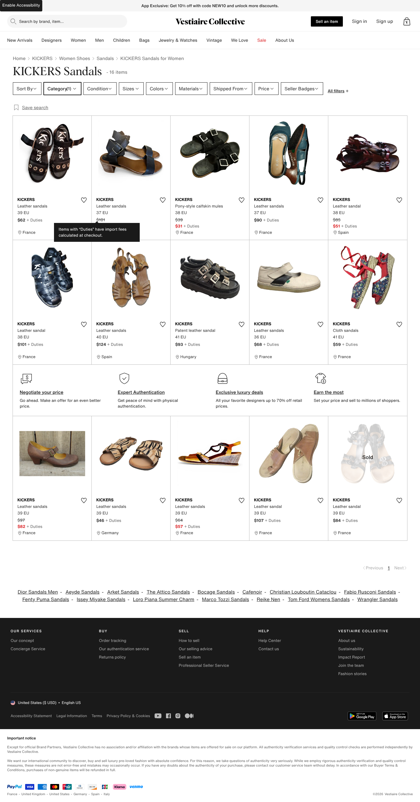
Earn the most (329, 392)
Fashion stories (352, 674)
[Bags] (154, 40)
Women (78, 40)
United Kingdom (33, 794)
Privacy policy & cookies (128, 716)
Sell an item (327, 21)
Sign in (359, 21)
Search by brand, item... (41, 21)
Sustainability (351, 649)
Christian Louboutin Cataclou (303, 592)
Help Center (270, 641)
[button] (407, 21)
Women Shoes (74, 58)
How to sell (189, 641)
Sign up (384, 21)
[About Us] (298, 40)
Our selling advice (195, 649)
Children (121, 40)
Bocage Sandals (216, 592)
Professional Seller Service (204, 666)
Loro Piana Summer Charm (163, 599)
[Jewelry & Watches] (201, 40)
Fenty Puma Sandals (45, 599)
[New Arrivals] (37, 40)
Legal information (71, 716)
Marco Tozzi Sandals (225, 599)
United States (59, 794)
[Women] (90, 40)
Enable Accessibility (21, 5)
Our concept (22, 641)
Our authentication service (124, 649)
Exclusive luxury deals (239, 392)
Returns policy (112, 657)
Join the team (351, 666)
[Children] (134, 40)
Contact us (269, 649)
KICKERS (42, 58)
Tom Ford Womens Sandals (319, 599)
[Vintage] (226, 40)
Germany (80, 794)
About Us (284, 40)
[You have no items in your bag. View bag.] (407, 21)
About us (346, 641)
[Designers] (66, 40)
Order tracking (112, 641)
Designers (51, 40)
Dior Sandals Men (38, 592)
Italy (107, 794)
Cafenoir (252, 592)
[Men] (108, 40)
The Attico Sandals (168, 592)
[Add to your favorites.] (83, 200)
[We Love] (253, 40)
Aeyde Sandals (82, 592)
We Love (239, 40)
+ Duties (34, 220)
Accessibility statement (31, 716)
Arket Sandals (123, 592)
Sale (261, 40)
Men (99, 40)
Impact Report (351, 657)
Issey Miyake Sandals (101, 599)
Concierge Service (28, 649)
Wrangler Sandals (377, 599)
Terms (96, 716)
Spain (95, 794)
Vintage (214, 40)
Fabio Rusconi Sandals (370, 592)
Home (19, 58)
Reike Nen (268, 599)
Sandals (105, 58)
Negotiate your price (41, 392)
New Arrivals (19, 40)
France (12, 794)
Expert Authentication (141, 392)
